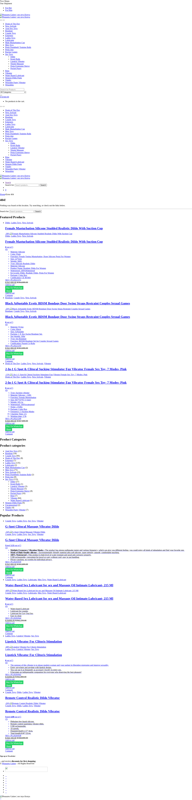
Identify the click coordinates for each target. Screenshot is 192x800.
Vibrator (8, 73)
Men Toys (9, 45)
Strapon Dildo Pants (13, 78)
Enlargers (9, 35)
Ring (7, 71)
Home (2, 194)
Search (8, 182)
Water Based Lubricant (14, 75)
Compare (9, 295)
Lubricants (9, 40)
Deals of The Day (12, 24)
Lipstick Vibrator (17, 61)
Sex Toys (9, 54)
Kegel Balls (15, 59)
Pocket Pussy (15, 68)
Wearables (9, 85)
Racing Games (11, 52)
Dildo (12, 57)
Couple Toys (10, 33)
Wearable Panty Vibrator (15, 82)
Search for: (9, 185)
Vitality (8, 80)
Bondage (9, 31)
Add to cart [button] (9, 285)
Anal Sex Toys (11, 28)
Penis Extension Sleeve (20, 66)
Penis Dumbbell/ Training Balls (18, 47)
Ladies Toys (10, 38)
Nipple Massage (17, 64)
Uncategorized (11, 505)
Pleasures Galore (9, 763)
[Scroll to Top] (0, 799)
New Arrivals (10, 26)
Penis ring (9, 50)
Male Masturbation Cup (15, 43)
